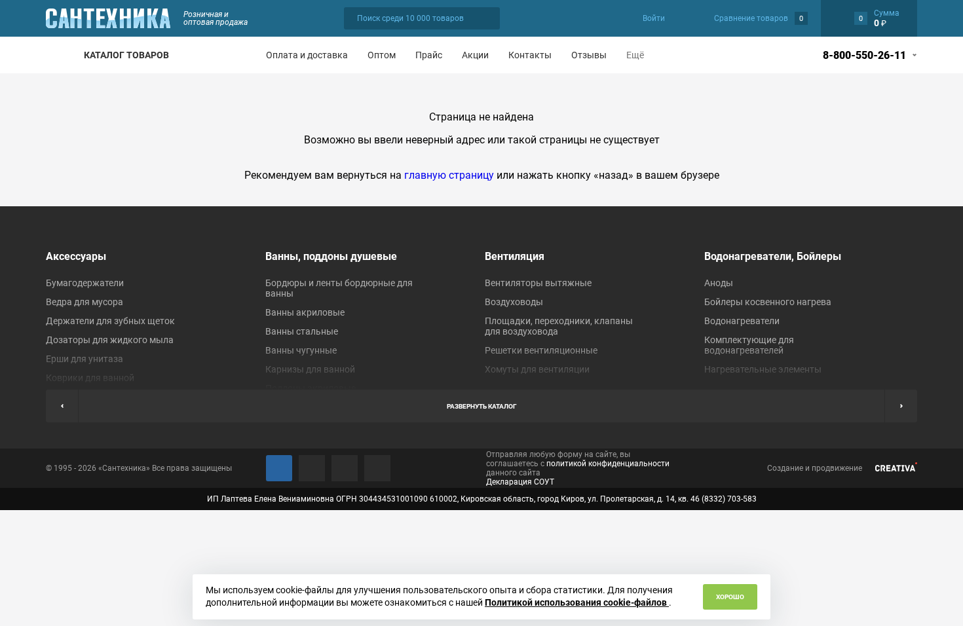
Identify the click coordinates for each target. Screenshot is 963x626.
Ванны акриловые (305, 312)
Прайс (428, 55)
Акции (475, 55)
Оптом (382, 55)
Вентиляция (514, 256)
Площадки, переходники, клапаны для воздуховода (559, 326)
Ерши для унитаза (84, 359)
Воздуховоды (514, 302)
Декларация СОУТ (520, 482)
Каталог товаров (126, 55)
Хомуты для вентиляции (537, 369)
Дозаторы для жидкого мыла (110, 340)
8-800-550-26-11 (864, 55)
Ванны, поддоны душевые (331, 256)
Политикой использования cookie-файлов (577, 602)
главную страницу (449, 175)
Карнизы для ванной (310, 369)
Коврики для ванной (90, 378)
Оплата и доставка (307, 55)
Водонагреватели (742, 321)
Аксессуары (76, 256)
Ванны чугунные (301, 350)
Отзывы (589, 55)
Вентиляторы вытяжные (538, 283)
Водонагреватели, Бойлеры (772, 256)
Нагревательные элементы (762, 369)
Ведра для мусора (84, 302)
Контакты (530, 55)
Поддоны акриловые (310, 388)
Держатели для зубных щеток (110, 321)
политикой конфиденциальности (608, 463)
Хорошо (730, 596)
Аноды (718, 283)
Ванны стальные (301, 331)
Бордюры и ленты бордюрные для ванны (339, 288)
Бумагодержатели (85, 283)
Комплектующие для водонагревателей (749, 345)
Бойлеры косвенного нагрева (767, 302)
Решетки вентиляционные (541, 350)
